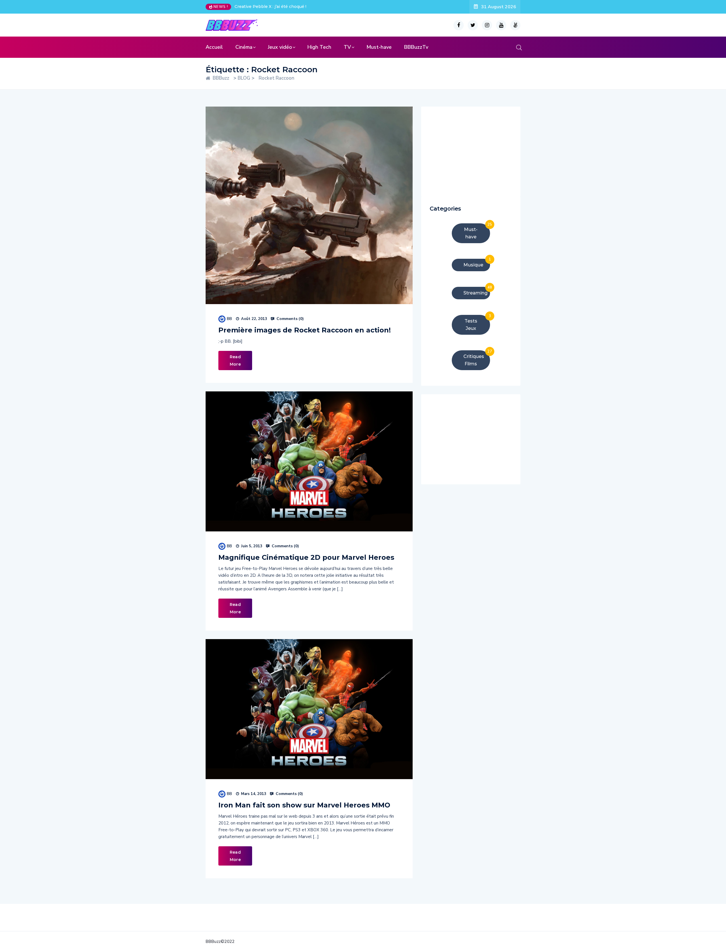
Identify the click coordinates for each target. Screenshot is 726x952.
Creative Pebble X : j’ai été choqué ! (270, 6)
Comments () (289, 319)
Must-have (379, 47)
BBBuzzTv (416, 47)
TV (347, 47)
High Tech (319, 47)
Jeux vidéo (280, 47)
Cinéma (243, 47)
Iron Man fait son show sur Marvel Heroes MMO (304, 805)
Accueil (214, 47)
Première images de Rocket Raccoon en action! (304, 330)
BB (229, 318)
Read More (235, 360)
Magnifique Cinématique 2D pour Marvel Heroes (306, 557)
